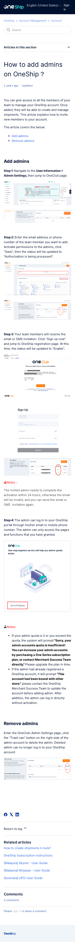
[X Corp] (11, 814)
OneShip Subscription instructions (28, 855)
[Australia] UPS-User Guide (23, 878)
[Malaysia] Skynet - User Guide (26, 863)
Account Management (33, 20)
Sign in (66, 7)
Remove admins (23, 141)
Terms (8, 933)
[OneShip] (14, 7)
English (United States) (43, 5)
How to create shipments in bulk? (27, 848)
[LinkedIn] (17, 814)
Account (56, 20)
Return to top (13, 829)
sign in (17, 911)
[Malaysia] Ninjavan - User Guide (27, 870)
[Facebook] (5, 814)
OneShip (9, 20)
